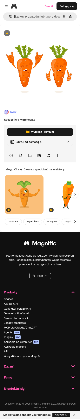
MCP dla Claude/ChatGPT (20, 327)
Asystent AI (11, 304)
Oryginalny (26, 33)
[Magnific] (40, 244)
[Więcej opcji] (58, 155)
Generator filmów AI (16, 313)
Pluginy (12, 337)
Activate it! (61, 414)
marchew (13, 221)
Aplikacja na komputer (21, 342)
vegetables (33, 221)
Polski (40, 275)
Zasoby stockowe (15, 323)
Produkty (10, 292)
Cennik (49, 6)
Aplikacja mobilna (15, 346)
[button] (40, 276)
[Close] (74, 415)
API (6, 351)
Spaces (8, 299)
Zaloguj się (67, 6)
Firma (8, 377)
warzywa (52, 221)
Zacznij (9, 366)
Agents (11, 332)
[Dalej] (74, 194)
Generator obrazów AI (17, 308)
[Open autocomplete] (8, 16)
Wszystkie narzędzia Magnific (22, 356)
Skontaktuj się (14, 388)
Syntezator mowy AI (16, 318)
